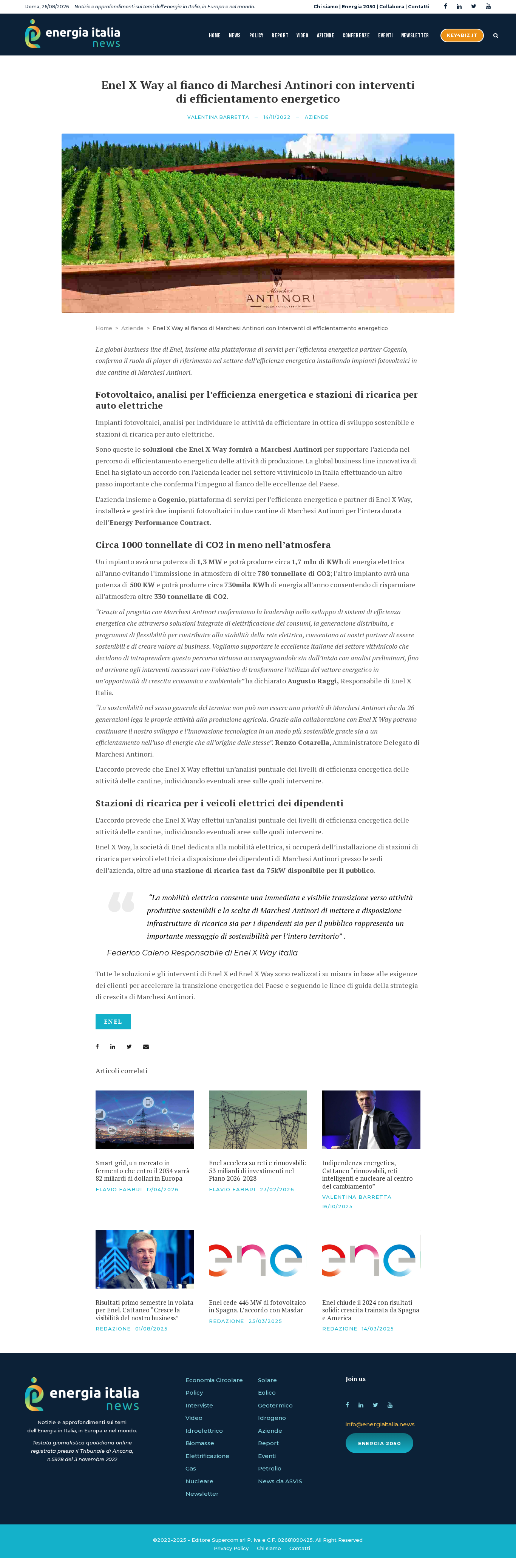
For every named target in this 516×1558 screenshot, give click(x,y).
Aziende (325, 35)
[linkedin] (459, 6)
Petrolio (269, 1468)
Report (280, 35)
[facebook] (445, 6)
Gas (190, 1468)
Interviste (199, 1405)
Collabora (391, 6)
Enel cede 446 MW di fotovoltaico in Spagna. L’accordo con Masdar (257, 1306)
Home (215, 35)
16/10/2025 (337, 1206)
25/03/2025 (265, 1321)
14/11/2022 (277, 117)
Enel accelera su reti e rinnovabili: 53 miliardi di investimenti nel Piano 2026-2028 (257, 1170)
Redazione (113, 1329)
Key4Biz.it (462, 35)
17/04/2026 (163, 1189)
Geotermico (275, 1405)
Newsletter (415, 35)
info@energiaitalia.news (380, 1424)
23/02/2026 (277, 1189)
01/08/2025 (151, 1329)
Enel (113, 1021)
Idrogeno (272, 1417)
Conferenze (356, 35)
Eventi (385, 35)
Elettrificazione (207, 1456)
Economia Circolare (214, 1380)
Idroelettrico (204, 1430)
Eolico (267, 1392)
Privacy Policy (231, 1548)
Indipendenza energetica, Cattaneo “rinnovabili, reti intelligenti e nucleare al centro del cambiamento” (367, 1174)
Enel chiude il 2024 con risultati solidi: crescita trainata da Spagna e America (370, 1310)
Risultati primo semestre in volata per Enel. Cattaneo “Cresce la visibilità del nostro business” (144, 1310)
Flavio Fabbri (119, 1189)
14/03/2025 (378, 1329)
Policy (256, 35)
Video (303, 35)
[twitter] (473, 6)
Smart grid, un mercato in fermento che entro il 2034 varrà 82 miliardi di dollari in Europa (143, 1170)
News (235, 35)
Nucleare (199, 1481)
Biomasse (199, 1443)
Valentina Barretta (218, 117)
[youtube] (488, 6)
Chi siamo (326, 6)
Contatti (418, 6)
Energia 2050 (358, 6)
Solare (267, 1380)
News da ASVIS (280, 1481)
